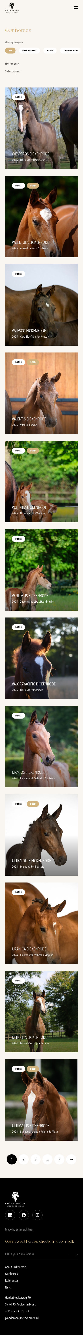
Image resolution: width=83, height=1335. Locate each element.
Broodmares (29, 50)
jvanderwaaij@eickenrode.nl (22, 1318)
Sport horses (70, 50)
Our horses (11, 1274)
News (8, 1287)
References (11, 1280)
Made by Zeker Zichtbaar (19, 1229)
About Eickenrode (15, 1267)
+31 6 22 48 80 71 (17, 1311)
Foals (50, 50)
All (10, 50)
